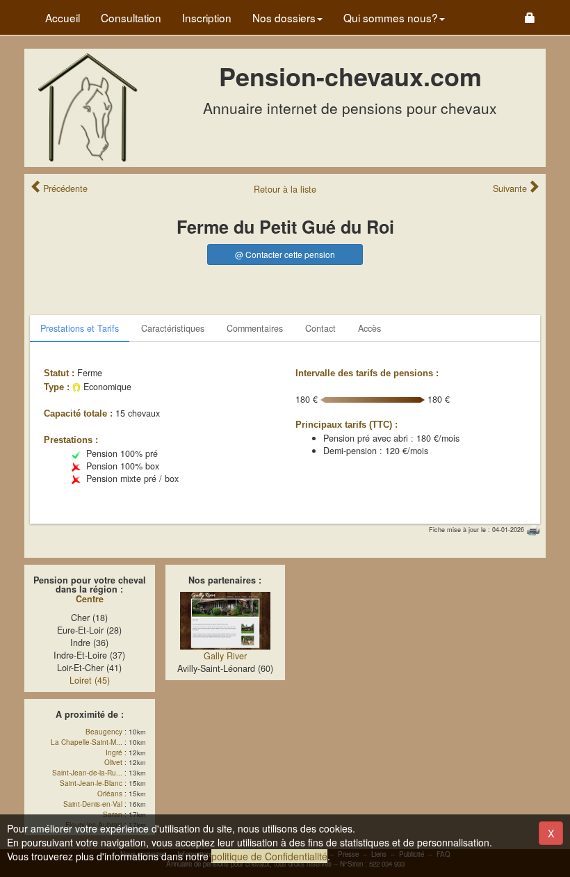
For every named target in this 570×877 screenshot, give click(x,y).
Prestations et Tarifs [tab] (79, 328)
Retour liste (285, 189)
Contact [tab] (320, 328)
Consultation (131, 17)
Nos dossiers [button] (284, 17)
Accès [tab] (369, 328)
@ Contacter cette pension (285, 254)
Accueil (62, 17)
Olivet (113, 762)
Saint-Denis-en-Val (92, 804)
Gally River (225, 656)
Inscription (206, 17)
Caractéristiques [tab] (172, 328)
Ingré (114, 752)
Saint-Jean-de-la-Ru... (87, 773)
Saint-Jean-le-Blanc (91, 783)
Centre (90, 599)
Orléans (109, 793)
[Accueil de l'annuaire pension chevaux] (87, 106)
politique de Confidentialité (269, 856)
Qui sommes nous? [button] (390, 17)
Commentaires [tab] (255, 328)
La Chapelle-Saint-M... (86, 742)
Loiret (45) (90, 680)
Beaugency (104, 732)
